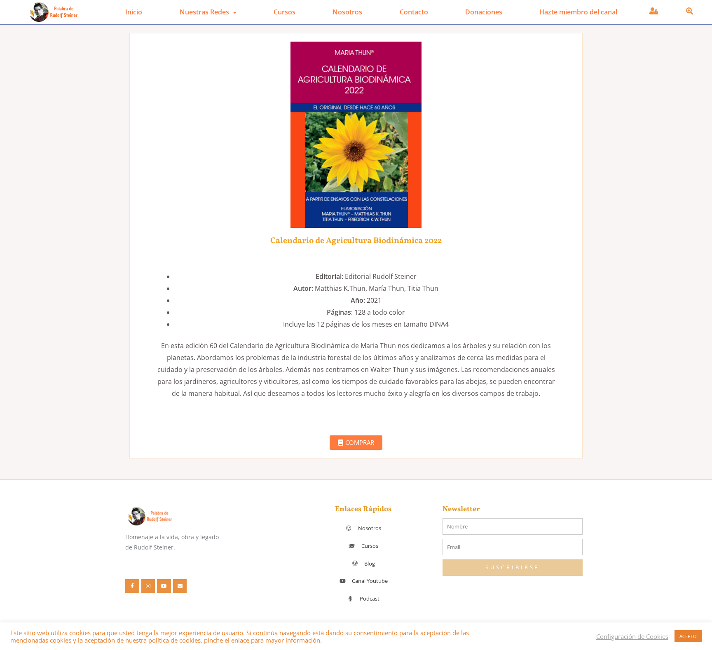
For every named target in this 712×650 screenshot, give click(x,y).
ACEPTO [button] (688, 636)
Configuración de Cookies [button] (632, 636)
